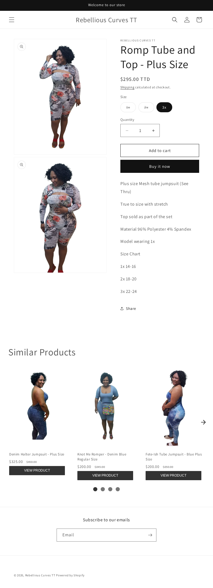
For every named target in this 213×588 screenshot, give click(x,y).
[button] (12, 20)
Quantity (127, 119)
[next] (203, 422)
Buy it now (159, 166)
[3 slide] (110, 489)
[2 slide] (103, 489)
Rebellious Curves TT (40, 575)
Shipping (127, 87)
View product (37, 470)
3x (164, 107)
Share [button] (131, 308)
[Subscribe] (150, 535)
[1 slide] (95, 489)
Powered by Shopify (70, 575)
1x (131, 108)
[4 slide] (118, 489)
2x (149, 108)
